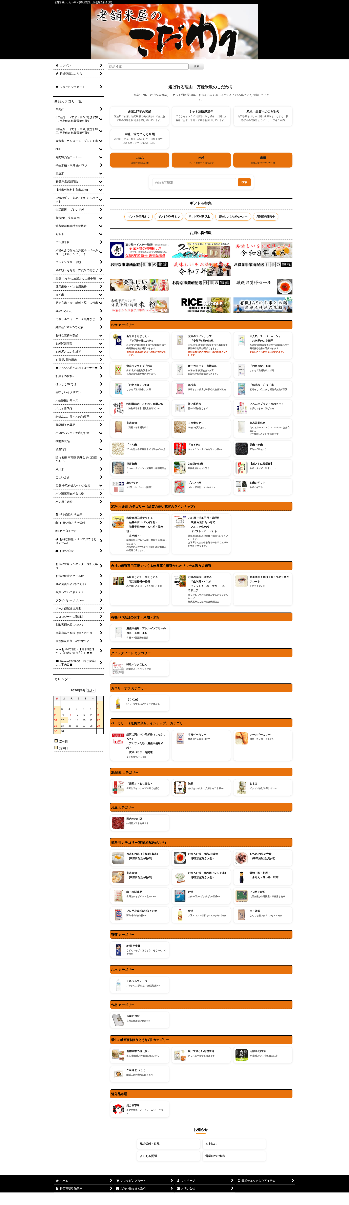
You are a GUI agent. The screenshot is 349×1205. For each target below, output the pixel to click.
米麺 (263, 160)
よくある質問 (148, 1156)
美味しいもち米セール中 (233, 216)
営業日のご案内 (215, 1156)
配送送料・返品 (150, 1143)
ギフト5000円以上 (199, 216)
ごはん (140, 160)
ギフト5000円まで (169, 216)
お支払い (211, 1143)
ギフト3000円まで (138, 216)
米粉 (201, 160)
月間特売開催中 (265, 216)
